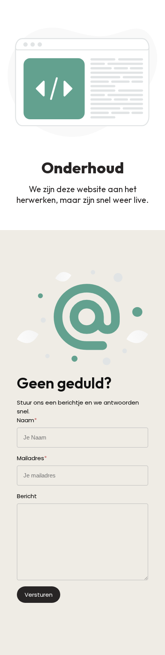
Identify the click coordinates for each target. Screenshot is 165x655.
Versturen (39, 595)
